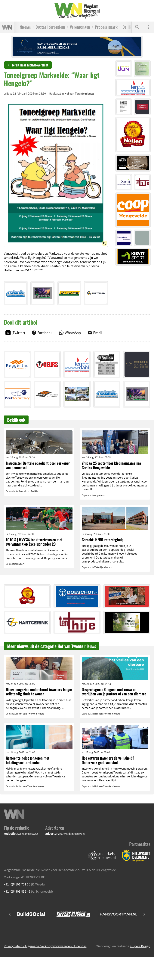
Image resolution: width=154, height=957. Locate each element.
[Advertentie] (16, 293)
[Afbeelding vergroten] (56, 173)
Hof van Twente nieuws (79, 93)
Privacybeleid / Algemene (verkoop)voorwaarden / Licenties (45, 946)
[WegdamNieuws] (77, 11)
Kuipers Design (140, 946)
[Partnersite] (102, 855)
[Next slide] (143, 914)
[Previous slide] (10, 914)
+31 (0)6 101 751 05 (17, 884)
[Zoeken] (137, 27)
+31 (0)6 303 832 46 (17, 891)
